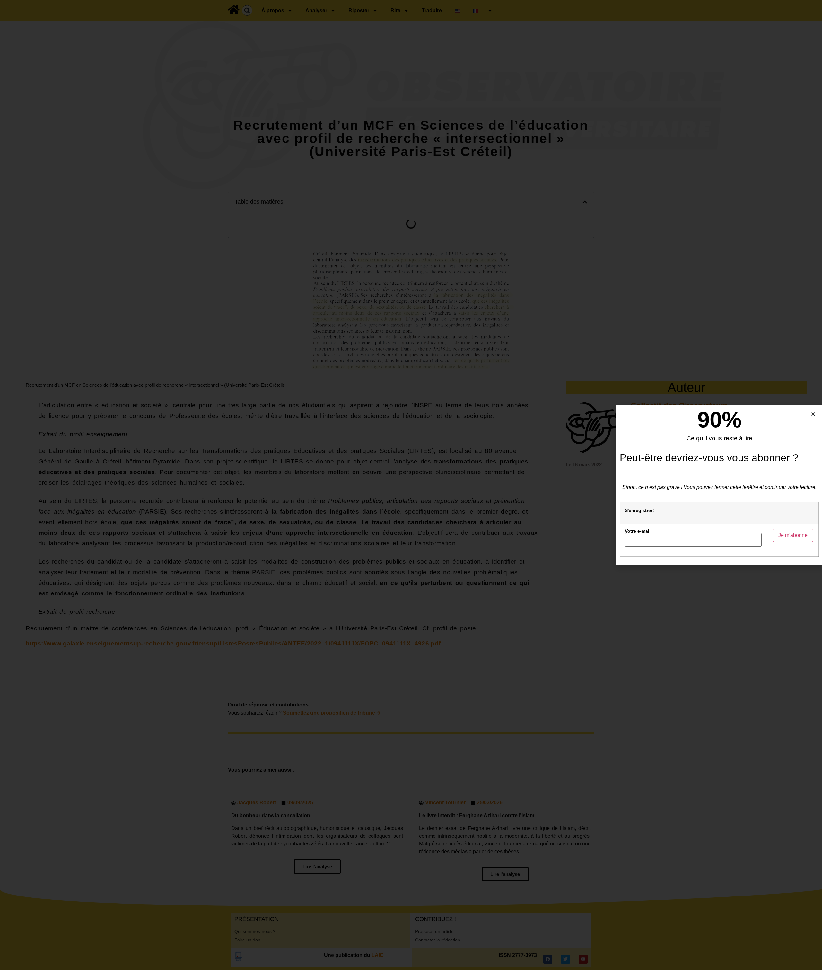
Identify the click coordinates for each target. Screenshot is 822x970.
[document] (411, 485)
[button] (813, 414)
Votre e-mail (638, 531)
